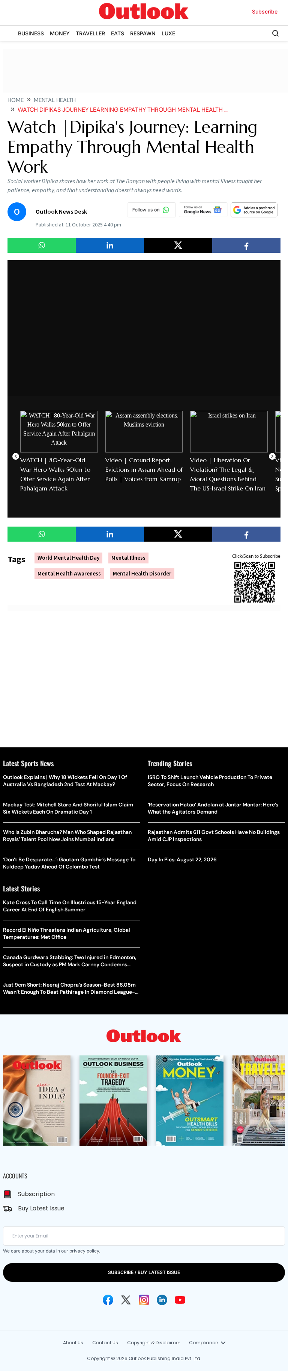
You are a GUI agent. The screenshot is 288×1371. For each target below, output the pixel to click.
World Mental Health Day (68, 558)
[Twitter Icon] (126, 1300)
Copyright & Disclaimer (153, 1342)
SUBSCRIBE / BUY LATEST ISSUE (144, 1272)
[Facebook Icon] (108, 1300)
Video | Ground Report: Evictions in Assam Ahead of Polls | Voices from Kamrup (144, 469)
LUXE (168, 33)
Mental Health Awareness (69, 574)
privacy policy (84, 1251)
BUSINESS (31, 33)
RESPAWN (143, 33)
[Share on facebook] (246, 245)
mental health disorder (142, 574)
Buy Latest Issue (41, 1208)
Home (16, 100)
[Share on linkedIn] (109, 245)
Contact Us (105, 1342)
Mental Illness (128, 558)
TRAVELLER (90, 33)
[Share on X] (178, 245)
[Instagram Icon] (144, 1300)
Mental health (55, 100)
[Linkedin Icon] (162, 1300)
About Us (73, 1342)
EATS (117, 33)
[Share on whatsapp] (41, 245)
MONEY (60, 33)
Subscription (36, 1194)
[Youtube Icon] (180, 1300)
